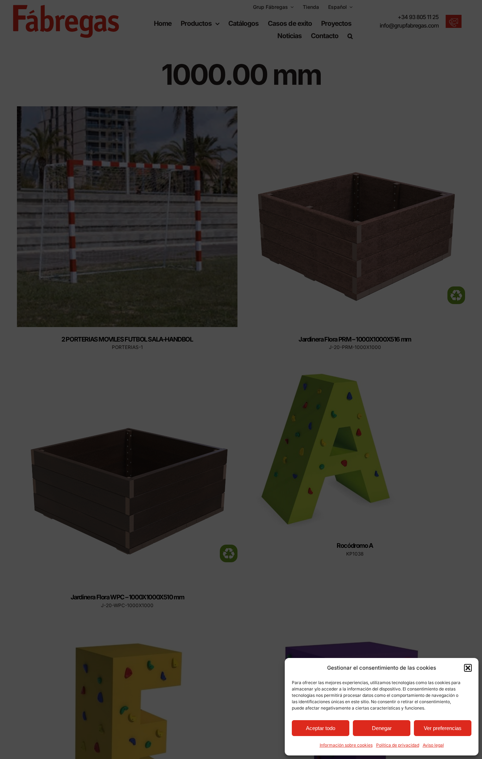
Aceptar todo (320, 728)
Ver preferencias (443, 728)
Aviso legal (433, 745)
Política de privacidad (397, 745)
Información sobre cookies (346, 745)
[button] (467, 667)
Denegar (382, 728)
